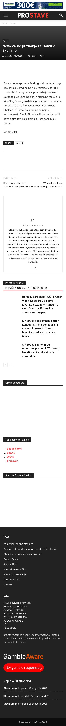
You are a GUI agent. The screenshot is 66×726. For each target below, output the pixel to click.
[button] (5, 15)
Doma (4, 23)
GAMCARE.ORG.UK (13, 610)
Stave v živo (9, 564)
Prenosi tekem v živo (14, 569)
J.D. (10, 56)
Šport (13, 23)
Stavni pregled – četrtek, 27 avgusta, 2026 (26, 696)
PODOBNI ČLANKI (14, 283)
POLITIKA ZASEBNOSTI (15, 613)
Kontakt (7, 584)
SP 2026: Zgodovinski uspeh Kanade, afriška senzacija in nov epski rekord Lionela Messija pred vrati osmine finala (40, 328)
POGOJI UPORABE (13, 620)
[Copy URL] (22, 67)
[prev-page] (5, 365)
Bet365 (11, 452)
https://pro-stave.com (33, 225)
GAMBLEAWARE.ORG (15, 606)
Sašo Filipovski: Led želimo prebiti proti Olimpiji (18, 185)
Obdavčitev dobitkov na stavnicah (22, 554)
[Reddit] (29, 267)
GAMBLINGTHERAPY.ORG (17, 602)
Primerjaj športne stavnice (18, 544)
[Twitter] (14, 67)
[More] (30, 67)
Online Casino (11, 559)
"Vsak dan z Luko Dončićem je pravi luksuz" (48, 185)
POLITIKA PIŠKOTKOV (15, 617)
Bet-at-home (14, 448)
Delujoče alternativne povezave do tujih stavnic (30, 549)
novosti (19, 143)
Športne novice (11, 579)
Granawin (12, 460)
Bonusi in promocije (14, 574)
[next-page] (11, 365)
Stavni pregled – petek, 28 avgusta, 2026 (25, 688)
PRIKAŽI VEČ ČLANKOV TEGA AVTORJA (26, 288)
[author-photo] (33, 215)
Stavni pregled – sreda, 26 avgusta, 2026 (25, 703)
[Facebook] (6, 67)
